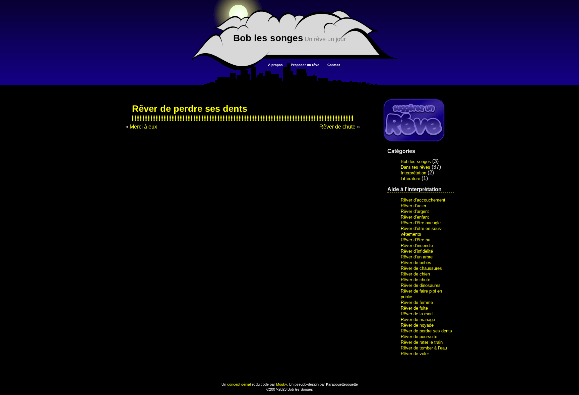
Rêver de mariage (418, 319)
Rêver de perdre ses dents (426, 330)
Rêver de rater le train (422, 342)
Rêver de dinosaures (421, 285)
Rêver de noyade (417, 325)
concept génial (239, 384)
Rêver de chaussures (421, 268)
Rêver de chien (415, 273)
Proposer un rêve (305, 65)
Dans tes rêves (415, 167)
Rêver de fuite (414, 308)
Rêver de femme (417, 302)
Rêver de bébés (416, 262)
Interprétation (413, 172)
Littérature (410, 178)
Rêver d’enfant (415, 217)
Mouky (281, 384)
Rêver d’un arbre (417, 256)
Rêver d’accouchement (423, 200)
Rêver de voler (415, 353)
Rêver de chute (415, 279)
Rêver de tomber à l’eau (424, 347)
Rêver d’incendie (417, 245)
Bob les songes (268, 38)
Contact (333, 65)
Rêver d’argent (415, 211)
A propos (275, 65)
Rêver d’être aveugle (421, 222)
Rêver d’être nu (415, 239)
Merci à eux (143, 127)
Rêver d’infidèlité (417, 251)
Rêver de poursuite (419, 336)
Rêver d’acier (413, 205)
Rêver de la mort (417, 313)
